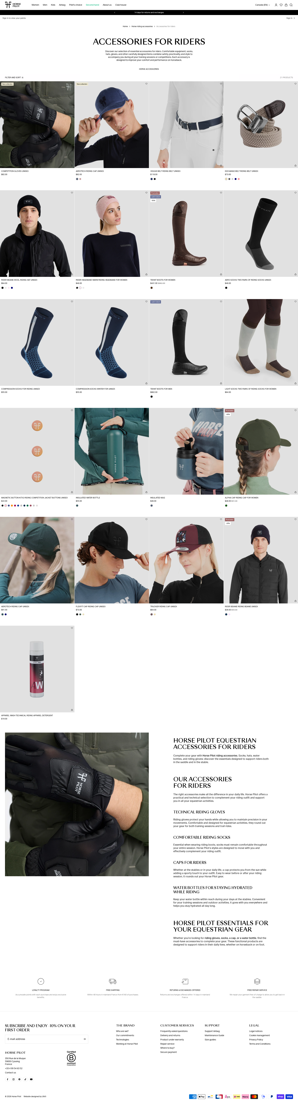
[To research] (291, 5)
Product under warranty (172, 1040)
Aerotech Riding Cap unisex (90, 171)
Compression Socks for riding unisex (20, 389)
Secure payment (168, 1052)
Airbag (62, 5)
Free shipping (113, 990)
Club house (120, 5)
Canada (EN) (261, 5)
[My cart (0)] (286, 5)
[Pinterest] (19, 1079)
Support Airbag (212, 1031)
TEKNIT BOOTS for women (162, 280)
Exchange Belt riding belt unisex (241, 171)
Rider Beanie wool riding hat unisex (19, 280)
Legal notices (255, 1031)
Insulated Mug (157, 498)
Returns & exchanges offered (185, 990)
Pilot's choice (75, 5)
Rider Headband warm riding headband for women (101, 280)
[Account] (276, 5)
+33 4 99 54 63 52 (13, 1068)
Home (125, 26)
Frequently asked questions (174, 1031)
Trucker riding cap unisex (163, 606)
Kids (53, 5)
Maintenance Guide (214, 1035)
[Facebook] (7, 1079)
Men (45, 5)
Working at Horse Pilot (127, 1044)
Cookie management (259, 1035)
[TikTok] (25, 1079)
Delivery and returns (170, 1035)
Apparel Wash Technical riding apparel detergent (27, 715)
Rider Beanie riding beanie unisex (241, 606)
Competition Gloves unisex (15, 171)
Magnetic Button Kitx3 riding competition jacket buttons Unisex (34, 498)
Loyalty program (40, 990)
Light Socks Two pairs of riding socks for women (250, 389)
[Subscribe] (84, 1039)
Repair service (167, 1044)
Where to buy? (167, 1048)
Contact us (10, 1073)
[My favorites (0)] (281, 5)
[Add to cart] (72, 165)
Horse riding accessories (142, 26)
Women (35, 5)
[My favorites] (72, 84)
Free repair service (257, 990)
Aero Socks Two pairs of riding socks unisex (248, 280)
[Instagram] (13, 1079)
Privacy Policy (256, 1040)
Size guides (210, 1040)
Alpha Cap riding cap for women (241, 498)
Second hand (92, 5)
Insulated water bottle (88, 498)
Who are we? (122, 1031)
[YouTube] (31, 1079)
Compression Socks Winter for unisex (95, 389)
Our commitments (125, 1035)
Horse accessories (149, 69)
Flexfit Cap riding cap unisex (91, 606)
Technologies (122, 1040)
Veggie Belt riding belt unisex (165, 171)
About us (107, 5)
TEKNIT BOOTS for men (161, 389)
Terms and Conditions (259, 1044)
